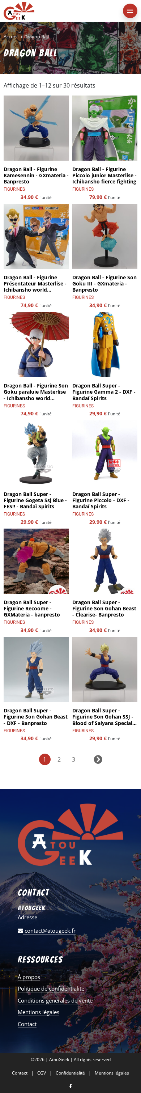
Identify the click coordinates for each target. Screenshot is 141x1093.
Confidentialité (70, 1073)
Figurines (14, 189)
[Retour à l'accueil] (56, 11)
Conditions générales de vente (55, 1000)
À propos (29, 976)
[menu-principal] (130, 11)
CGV (41, 1073)
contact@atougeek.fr (49, 930)
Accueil (11, 36)
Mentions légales (38, 1012)
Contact (27, 1024)
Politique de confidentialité (51, 988)
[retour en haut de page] (130, 1053)
